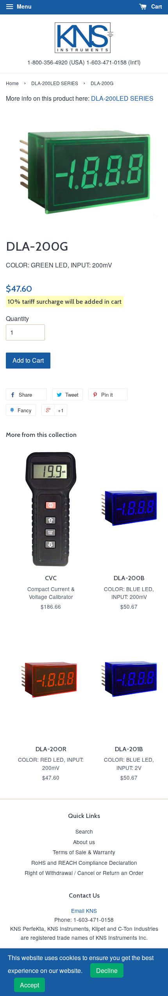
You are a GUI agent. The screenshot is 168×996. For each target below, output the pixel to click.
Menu (23, 6)
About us (84, 842)
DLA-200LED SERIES (54, 83)
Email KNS (84, 910)
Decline (107, 970)
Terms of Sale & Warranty (84, 852)
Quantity (17, 318)
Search (84, 831)
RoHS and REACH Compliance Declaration (84, 862)
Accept (29, 984)
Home (12, 83)
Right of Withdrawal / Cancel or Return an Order (84, 873)
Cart (156, 6)
